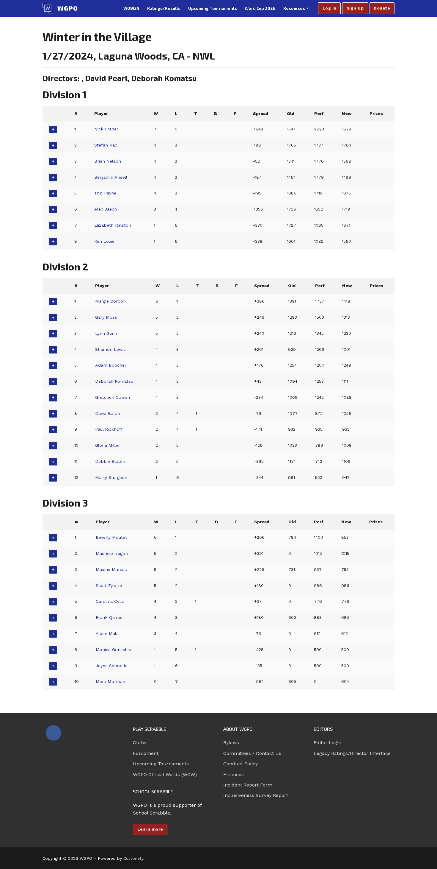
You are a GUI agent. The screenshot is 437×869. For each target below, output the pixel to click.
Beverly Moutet (111, 537)
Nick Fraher (106, 129)
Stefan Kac (105, 145)
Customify (133, 858)
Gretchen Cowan (112, 397)
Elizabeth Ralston (112, 225)
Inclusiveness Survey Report (255, 795)
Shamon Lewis (110, 349)
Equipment (145, 753)
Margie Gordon (110, 301)
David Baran (107, 413)
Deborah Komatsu (114, 381)
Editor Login (327, 742)
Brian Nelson (107, 161)
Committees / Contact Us (252, 753)
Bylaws (231, 742)
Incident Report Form (247, 785)
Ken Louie (104, 241)
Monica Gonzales (113, 649)
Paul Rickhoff (109, 429)
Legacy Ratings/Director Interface (352, 753)
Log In (330, 8)
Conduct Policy (240, 764)
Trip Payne (105, 193)
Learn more (150, 829)
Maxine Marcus (111, 569)
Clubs (139, 742)
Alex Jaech (105, 209)
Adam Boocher (110, 365)
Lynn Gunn (106, 333)
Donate (382, 8)
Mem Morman (110, 681)
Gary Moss (106, 317)
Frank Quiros (109, 617)
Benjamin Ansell (110, 177)
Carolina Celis (110, 601)
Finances (233, 774)
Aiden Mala (107, 633)
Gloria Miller (107, 445)
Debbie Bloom (110, 461)
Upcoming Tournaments (161, 764)
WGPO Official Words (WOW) (165, 774)
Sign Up (355, 8)
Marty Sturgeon (111, 477)
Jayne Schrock (111, 665)
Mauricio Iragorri (113, 553)
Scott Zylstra (109, 585)
